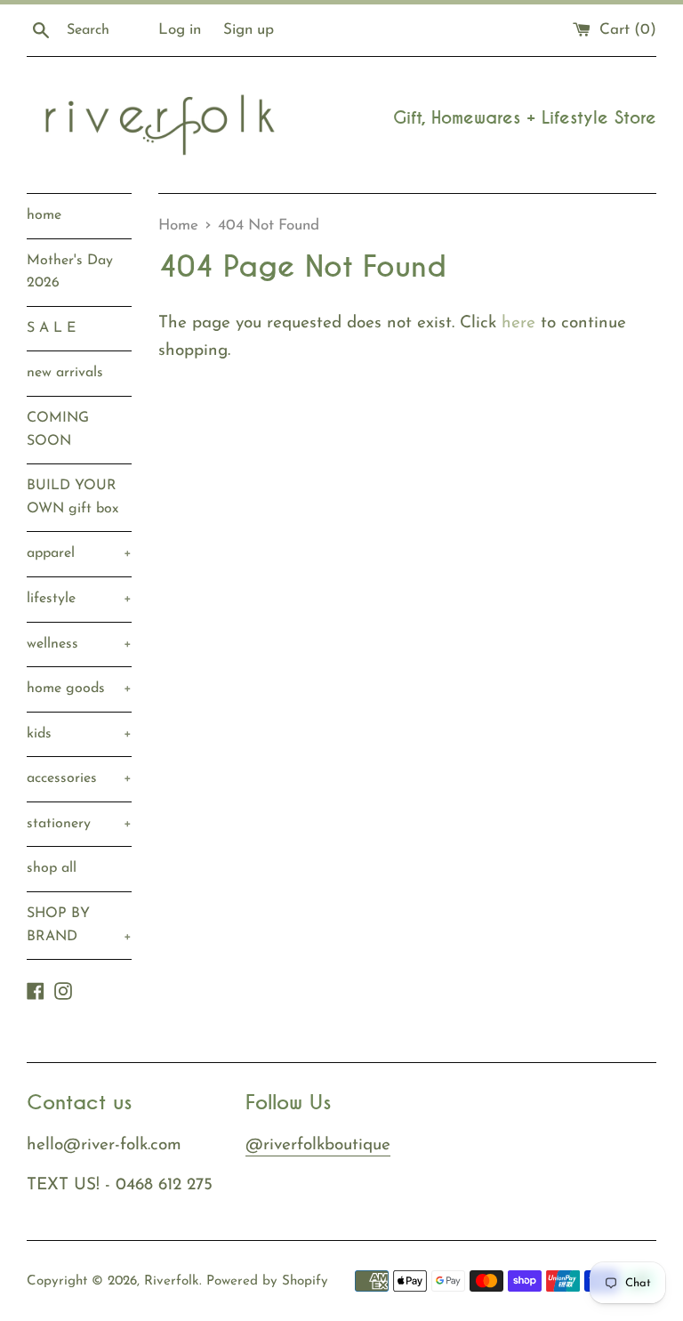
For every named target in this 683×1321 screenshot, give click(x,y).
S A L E (51, 328)
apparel (79, 553)
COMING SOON (58, 429)
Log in (179, 29)
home (44, 215)
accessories (79, 778)
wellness (79, 644)
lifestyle (79, 599)
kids (79, 734)
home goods (79, 688)
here (518, 323)
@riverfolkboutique (317, 1145)
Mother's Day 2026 (70, 272)
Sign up (248, 29)
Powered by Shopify (267, 1281)
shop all (51, 868)
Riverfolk (171, 1281)
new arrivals (65, 373)
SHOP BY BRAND (79, 925)
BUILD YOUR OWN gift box (72, 497)
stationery (79, 824)
